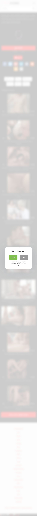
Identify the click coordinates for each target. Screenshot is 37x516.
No (24, 257)
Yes (13, 257)
